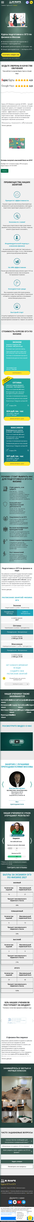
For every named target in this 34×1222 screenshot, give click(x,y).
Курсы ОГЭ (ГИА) (11, 1188)
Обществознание (20, 710)
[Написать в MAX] (27, 2)
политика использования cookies (9, 1212)
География (20, 700)
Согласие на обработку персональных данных (13, 1193)
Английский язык (3, 701)
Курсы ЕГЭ (3, 1188)
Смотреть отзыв (17, 835)
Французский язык (3, 716)
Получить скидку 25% (10, 55)
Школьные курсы (20, 1188)
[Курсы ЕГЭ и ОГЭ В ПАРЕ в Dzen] (15, 1202)
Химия (12, 715)
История (12, 705)
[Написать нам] (30, 1218)
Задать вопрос (17, 1161)
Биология (12, 700)
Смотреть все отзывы (17, 867)
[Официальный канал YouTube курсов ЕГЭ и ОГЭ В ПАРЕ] (19, 1203)
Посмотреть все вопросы (17, 1166)
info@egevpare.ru (17, 1206)
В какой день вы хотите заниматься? (17, 679)
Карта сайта (30, 1193)
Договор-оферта (5, 1191)
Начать (4, 171)
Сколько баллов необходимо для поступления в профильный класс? (16, 1141)
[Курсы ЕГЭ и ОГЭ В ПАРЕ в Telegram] (24, 1202)
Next (31, 785)
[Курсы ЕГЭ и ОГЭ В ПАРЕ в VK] (10, 1202)
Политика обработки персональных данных (22, 1191)
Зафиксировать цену (17, 418)
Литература (29, 705)
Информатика (29, 700)
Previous (3, 785)
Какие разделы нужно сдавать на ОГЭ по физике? (16, 1151)
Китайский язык (20, 706)
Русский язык (29, 711)
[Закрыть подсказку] (25, 1215)
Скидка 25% (12, 405)
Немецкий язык (12, 711)
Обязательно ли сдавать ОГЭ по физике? (16, 1146)
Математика (3, 710)
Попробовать (17, 373)
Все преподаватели (17, 803)
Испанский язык (3, 706)
